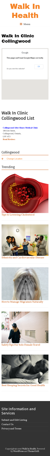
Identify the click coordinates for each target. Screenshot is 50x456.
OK (39, 67)
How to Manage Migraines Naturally (22, 302)
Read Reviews (9, 139)
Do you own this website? (16, 69)
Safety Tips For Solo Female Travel (21, 345)
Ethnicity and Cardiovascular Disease (23, 257)
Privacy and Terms (11, 428)
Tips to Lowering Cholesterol (18, 215)
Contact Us (7, 424)
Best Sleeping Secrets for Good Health (23, 385)
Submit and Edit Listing (14, 420)
